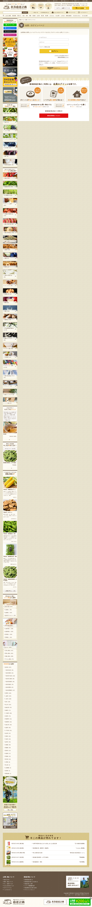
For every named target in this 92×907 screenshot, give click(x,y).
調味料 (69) (7, 249)
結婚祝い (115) (8, 612)
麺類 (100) (7, 241)
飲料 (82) (7, 302)
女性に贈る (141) (9, 650)
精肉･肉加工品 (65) (9, 224)
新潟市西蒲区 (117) (10, 690)
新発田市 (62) (8, 721)
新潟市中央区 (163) (10, 675)
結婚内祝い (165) (9, 631)
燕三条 (42, 15)
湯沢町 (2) (7, 770)
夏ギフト (19, 15)
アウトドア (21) (8, 386)
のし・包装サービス (75, 0)
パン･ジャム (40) (8, 285)
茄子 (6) (6, 156)
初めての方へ (55, 0)
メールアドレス (43, 37)
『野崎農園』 (82, 857)
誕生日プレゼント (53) (10, 615)
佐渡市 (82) (8, 727)
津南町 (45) (8, 744)
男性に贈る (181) (9, 653)
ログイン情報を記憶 (45, 47)
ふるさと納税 (8, 15)
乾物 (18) (7, 266)
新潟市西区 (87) (9, 687)
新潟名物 (14, 15)
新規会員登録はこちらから (53, 115)
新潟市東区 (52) (9, 673)
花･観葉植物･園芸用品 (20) (9, 329)
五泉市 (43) (8, 739)
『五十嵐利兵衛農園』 (79, 843)
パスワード (41, 42)
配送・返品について (65, 0)
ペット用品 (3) (8, 403)
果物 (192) (7, 178)
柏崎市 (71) (8, 710)
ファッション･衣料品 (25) (8, 366)
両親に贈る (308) (9, 656)
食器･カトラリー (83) (8, 339)
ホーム (48, 0)
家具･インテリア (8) (9, 394)
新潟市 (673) (8, 667)
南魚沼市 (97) (8, 707)
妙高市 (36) (8, 741)
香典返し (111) (8, 637)
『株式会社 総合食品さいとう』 (77, 852)
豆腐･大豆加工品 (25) (8, 276)
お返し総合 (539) (9, 625)
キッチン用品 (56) (9, 348)
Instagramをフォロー (10, 34)
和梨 (30, 15)
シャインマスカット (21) (10, 139)
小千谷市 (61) (8, 730)
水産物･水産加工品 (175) (9, 214)
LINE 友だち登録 (10, 24)
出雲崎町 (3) (8, 767)
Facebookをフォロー (10, 28)
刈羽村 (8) (7, 762)
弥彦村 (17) (8, 753)
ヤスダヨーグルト (76, 15)
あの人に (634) (8, 647)
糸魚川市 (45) (8, 724)
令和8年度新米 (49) (9, 164)
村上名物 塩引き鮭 (37, 852)
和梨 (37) (7, 122)
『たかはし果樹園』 (80, 848)
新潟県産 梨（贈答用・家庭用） (41, 848)
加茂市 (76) (8, 716)
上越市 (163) (8, 696)
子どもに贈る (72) (9, 659)
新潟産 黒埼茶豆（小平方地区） (41, 857)
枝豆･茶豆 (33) (8, 113)
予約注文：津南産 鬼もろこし (9, 489)
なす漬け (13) (8, 147)
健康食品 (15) (8, 319)
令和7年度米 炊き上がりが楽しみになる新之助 (45, 843)
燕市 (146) (7, 701)
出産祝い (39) (8, 609)
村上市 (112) (8, 704)
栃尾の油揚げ (69, 15)
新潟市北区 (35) (9, 670)
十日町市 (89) (8, 713)
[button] (54, 68)
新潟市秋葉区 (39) (10, 681)
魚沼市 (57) (8, 733)
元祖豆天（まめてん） (8, 512)
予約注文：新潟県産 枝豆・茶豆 (10, 556)
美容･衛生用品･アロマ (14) (9, 376)
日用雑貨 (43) (8, 357)
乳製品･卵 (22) (8, 294)
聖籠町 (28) (8, 747)
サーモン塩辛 (85, 15)
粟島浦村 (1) (8, 773)
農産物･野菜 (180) (9, 186)
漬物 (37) (7, 258)
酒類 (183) (7, 311)
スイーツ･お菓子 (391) (8, 204)
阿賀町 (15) (8, 756)
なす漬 (38, 15)
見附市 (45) (8, 736)
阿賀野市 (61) (8, 718)
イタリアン (52, 15)
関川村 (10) (8, 759)
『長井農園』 (14, 465)
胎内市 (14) (8, 750)
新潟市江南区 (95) (10, 678)
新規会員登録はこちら (63, 57)
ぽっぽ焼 (57, 15)
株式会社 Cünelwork (74, 893)
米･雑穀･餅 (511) (8, 195)
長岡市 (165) (8, 693)
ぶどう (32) (7, 130)
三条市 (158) (8, 698)
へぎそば (63, 15)
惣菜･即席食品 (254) (9, 232)
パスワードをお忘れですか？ (62, 55)
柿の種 (46, 15)
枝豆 (24, 15)
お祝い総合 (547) (9, 606)
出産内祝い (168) (9, 628)
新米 (27, 15)
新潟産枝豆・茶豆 (7, 462)
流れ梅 (34, 15)
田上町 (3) (7, 764)
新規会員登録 (5, 0)
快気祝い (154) (8, 634)
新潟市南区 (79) (9, 684)
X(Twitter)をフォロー (10, 31)
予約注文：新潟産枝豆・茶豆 (9, 533)
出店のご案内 (85, 0)
